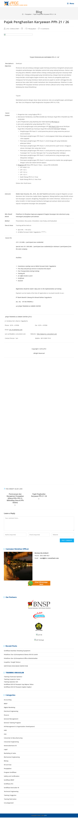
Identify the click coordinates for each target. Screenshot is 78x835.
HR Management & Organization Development (19, 726)
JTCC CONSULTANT (12, 29)
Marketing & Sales (10, 753)
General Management (11, 719)
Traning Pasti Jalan (10, 799)
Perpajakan (32, 29)
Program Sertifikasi (10, 772)
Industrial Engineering (11, 742)
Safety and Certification (11, 776)
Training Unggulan (10, 795)
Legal (6, 749)
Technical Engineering (11, 791)
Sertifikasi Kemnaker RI (11, 787)
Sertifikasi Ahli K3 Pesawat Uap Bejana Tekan (19, 684)
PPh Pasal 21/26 (54, 126)
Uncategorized (9, 803)
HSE (5, 734)
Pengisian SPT (22, 165)
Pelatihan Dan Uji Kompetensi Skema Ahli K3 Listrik (21, 654)
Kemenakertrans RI (10, 745)
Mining (6, 761)
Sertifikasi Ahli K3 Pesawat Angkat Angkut (17, 687)
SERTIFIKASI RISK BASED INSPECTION (16, 666)
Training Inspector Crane (12, 679)
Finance (6, 715)
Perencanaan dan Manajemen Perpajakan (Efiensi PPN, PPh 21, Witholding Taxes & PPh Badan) (15, 498)
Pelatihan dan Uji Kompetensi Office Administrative (20, 658)
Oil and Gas (7, 765)
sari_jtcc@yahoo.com (15, 330)
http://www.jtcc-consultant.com (47, 334)
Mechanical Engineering (12, 757)
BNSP (5, 703)
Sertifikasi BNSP (9, 780)
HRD (5, 730)
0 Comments (45, 29)
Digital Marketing (9, 707)
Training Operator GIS (11, 682)
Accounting (7, 700)
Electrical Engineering (11, 711)
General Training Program (12, 723)
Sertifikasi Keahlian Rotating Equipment (17, 651)
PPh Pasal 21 (55, 122)
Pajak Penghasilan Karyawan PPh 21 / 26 (44, 14)
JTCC (45, 815)
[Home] (22, 14)
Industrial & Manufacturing (13, 738)
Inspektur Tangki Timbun (12, 662)
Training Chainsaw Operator (13, 677)
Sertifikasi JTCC (8, 784)
